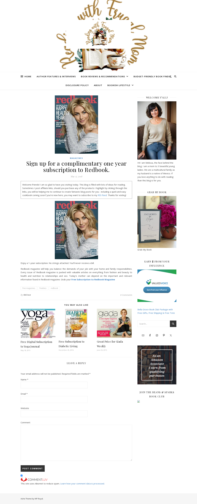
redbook (54, 288)
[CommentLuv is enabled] (76, 479)
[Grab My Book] (156, 222)
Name (24, 379)
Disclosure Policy (77, 85)
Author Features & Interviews (56, 76)
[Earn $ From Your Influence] (156, 286)
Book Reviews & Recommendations (103, 76)
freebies (43, 288)
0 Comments (126, 294)
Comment (25, 422)
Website (25, 408)
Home (28, 76)
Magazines (76, 158)
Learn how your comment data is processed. (82, 483)
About (98, 85)
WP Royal (39, 498)
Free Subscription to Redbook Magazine (93, 279)
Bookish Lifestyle (118, 85)
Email (24, 393)
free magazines (28, 288)
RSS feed (102, 195)
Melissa (27, 294)
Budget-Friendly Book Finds (152, 76)
